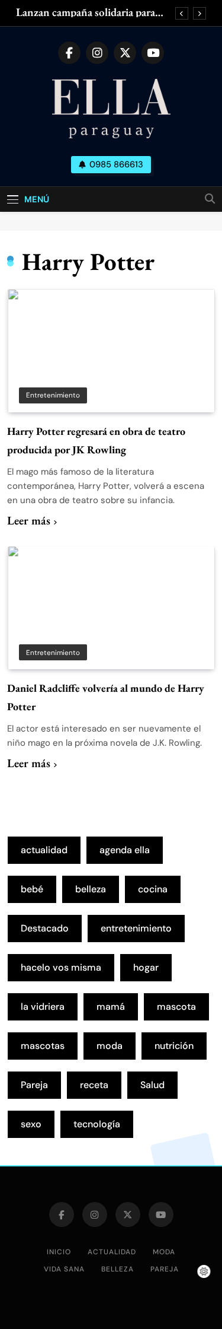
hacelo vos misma (61, 967)
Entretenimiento (53, 395)
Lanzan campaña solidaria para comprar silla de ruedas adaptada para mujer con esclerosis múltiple (93, 12)
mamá (110, 1006)
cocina (153, 889)
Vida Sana (64, 1269)
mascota (176, 1006)
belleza (90, 889)
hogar (146, 967)
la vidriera (43, 1006)
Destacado (45, 928)
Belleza (117, 1269)
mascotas (43, 1045)
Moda (164, 1252)
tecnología (96, 1124)
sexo (31, 1124)
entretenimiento (136, 928)
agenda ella (124, 850)
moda (109, 1045)
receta (94, 1085)
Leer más (28, 520)
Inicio (59, 1252)
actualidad (44, 850)
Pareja (34, 1085)
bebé (32, 889)
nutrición (174, 1045)
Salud (152, 1085)
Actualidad (112, 1252)
